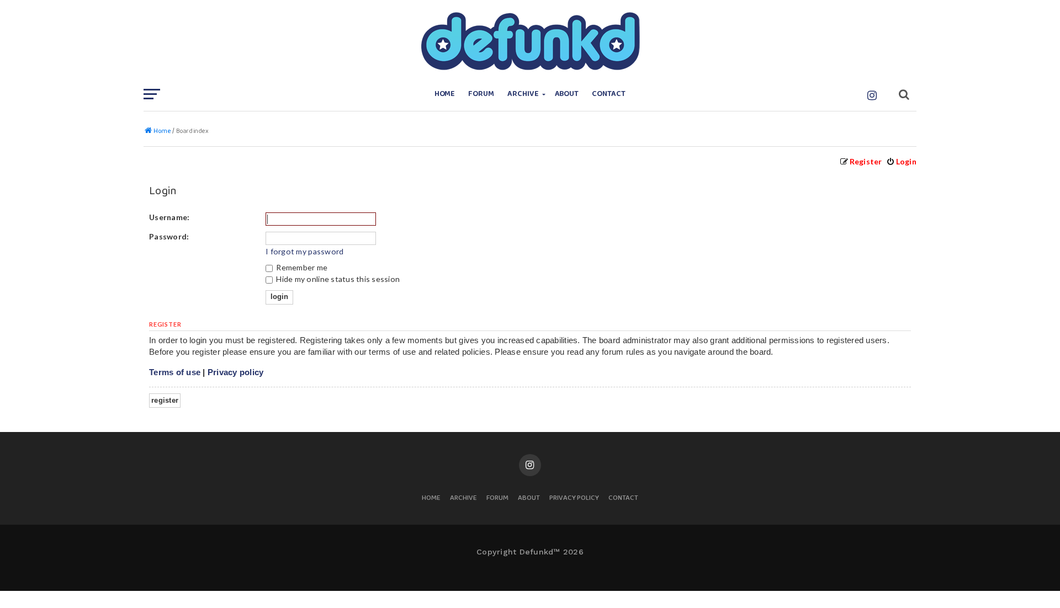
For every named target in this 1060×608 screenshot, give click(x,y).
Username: (169, 217)
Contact (609, 94)
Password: (169, 236)
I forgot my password (304, 251)
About (567, 94)
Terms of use (174, 372)
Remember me (300, 267)
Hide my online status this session (337, 279)
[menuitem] (901, 161)
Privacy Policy (574, 498)
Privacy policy (236, 372)
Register (164, 400)
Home (444, 94)
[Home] (530, 41)
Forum (481, 94)
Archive (523, 94)
